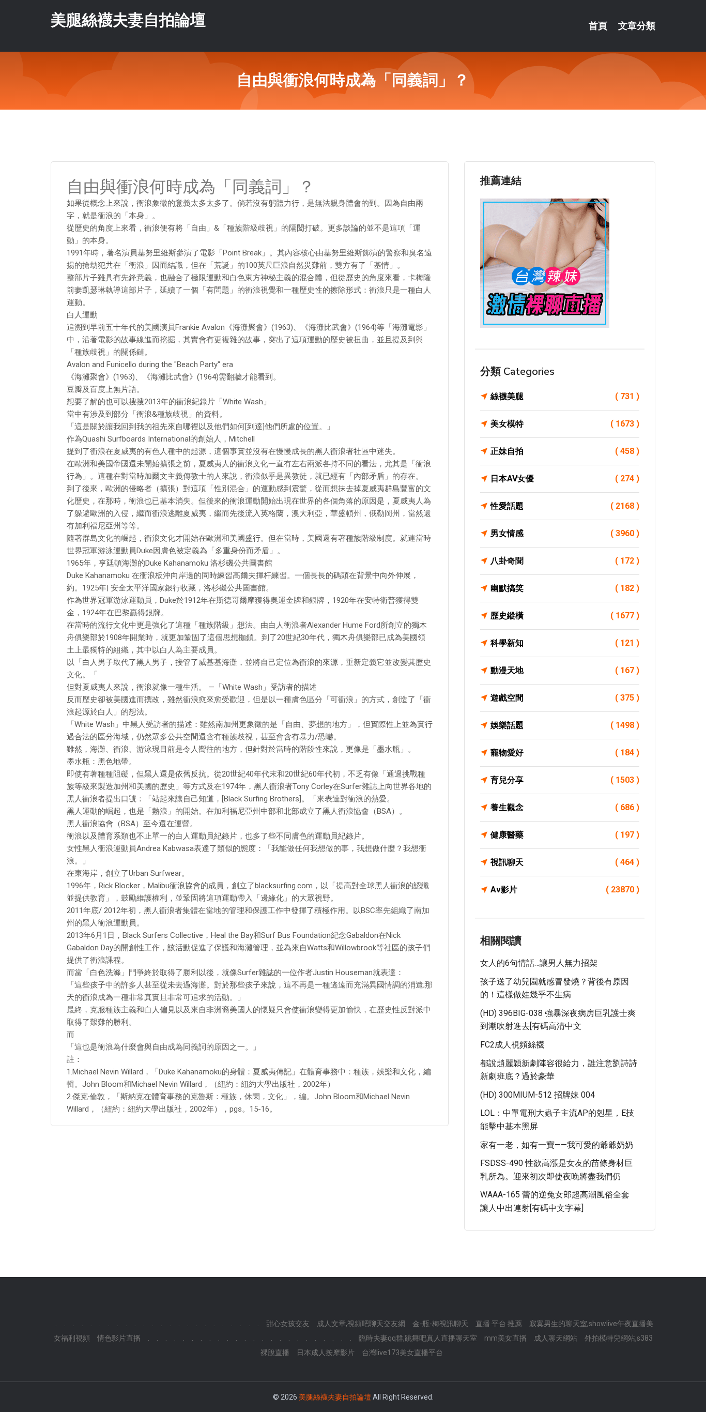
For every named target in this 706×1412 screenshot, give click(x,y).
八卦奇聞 (564, 561)
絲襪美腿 (564, 396)
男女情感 (564, 533)
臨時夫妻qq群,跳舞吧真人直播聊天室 (418, 1338)
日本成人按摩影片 (326, 1352)
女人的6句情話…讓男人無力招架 (538, 963)
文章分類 (636, 26)
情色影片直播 (119, 1338)
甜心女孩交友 (288, 1323)
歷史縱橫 (564, 615)
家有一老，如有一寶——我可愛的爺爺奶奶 (556, 1145)
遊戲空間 (564, 698)
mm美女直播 (505, 1338)
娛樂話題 (564, 725)
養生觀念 (564, 807)
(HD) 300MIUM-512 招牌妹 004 (537, 1095)
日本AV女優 (564, 478)
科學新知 (564, 643)
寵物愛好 (564, 752)
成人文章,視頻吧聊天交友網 (361, 1323)
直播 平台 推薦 (498, 1323)
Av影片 (564, 889)
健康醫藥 (564, 835)
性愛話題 (564, 506)
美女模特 (564, 424)
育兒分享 (564, 780)
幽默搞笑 (564, 588)
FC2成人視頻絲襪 (512, 1045)
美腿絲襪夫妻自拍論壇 (128, 20)
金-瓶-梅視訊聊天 (440, 1323)
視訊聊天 (564, 862)
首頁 (598, 26)
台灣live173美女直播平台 (402, 1352)
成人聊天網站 (555, 1338)
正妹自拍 (564, 451)
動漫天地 (564, 670)
